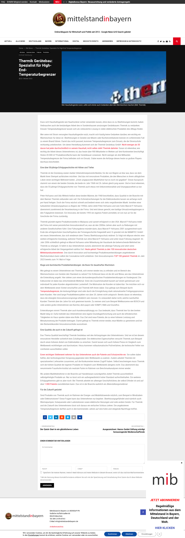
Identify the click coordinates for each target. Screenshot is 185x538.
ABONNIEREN (107, 41)
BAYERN (48, 41)
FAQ (3, 2)
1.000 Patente (51, 384)
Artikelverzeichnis (56, 526)
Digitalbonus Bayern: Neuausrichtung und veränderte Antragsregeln (100, 2)
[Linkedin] (164, 41)
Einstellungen (33, 535)
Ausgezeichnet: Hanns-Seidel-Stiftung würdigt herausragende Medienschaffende (124, 430)
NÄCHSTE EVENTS (90, 41)
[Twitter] (161, 41)
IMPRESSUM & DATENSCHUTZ (129, 41)
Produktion (46, 52)
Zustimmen (112, 534)
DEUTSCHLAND (35, 41)
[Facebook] (159, 41)
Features (39, 52)
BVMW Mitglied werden (17, 2)
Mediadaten (44, 2)
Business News (31, 52)
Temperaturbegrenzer (49, 291)
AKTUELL (8, 41)
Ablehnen (129, 534)
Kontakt (33, 2)
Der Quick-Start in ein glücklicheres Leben (59, 429)
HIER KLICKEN (165, 528)
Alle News (20, 41)
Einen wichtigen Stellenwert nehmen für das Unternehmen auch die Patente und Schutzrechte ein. (83, 354)
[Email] (167, 41)
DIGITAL (76, 41)
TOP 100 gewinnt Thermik (125, 256)
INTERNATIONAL (62, 41)
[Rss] (170, 41)
